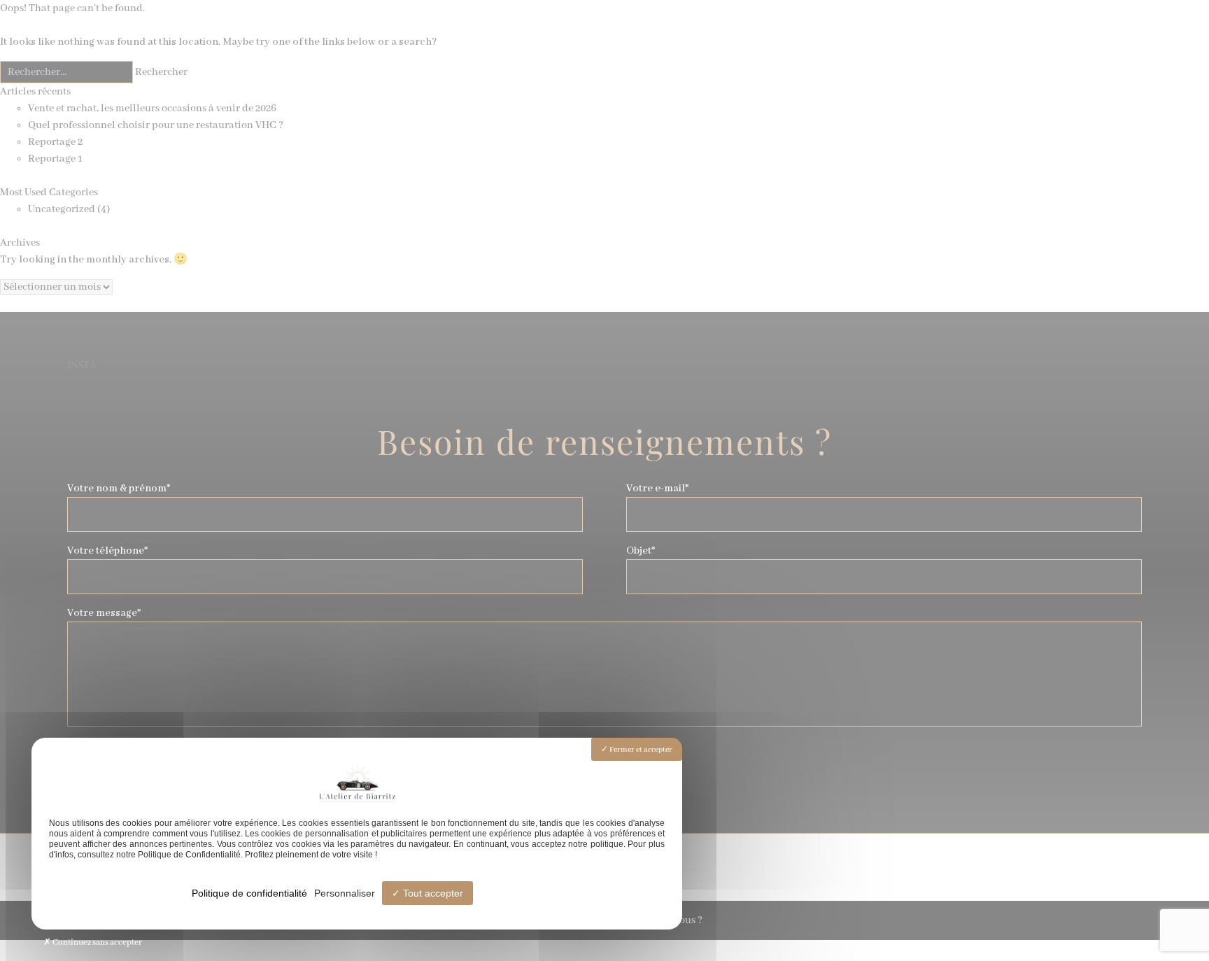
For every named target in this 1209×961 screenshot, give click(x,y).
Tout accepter (431, 893)
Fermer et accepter (640, 750)
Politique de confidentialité (249, 893)
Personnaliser (344, 893)
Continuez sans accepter (96, 942)
